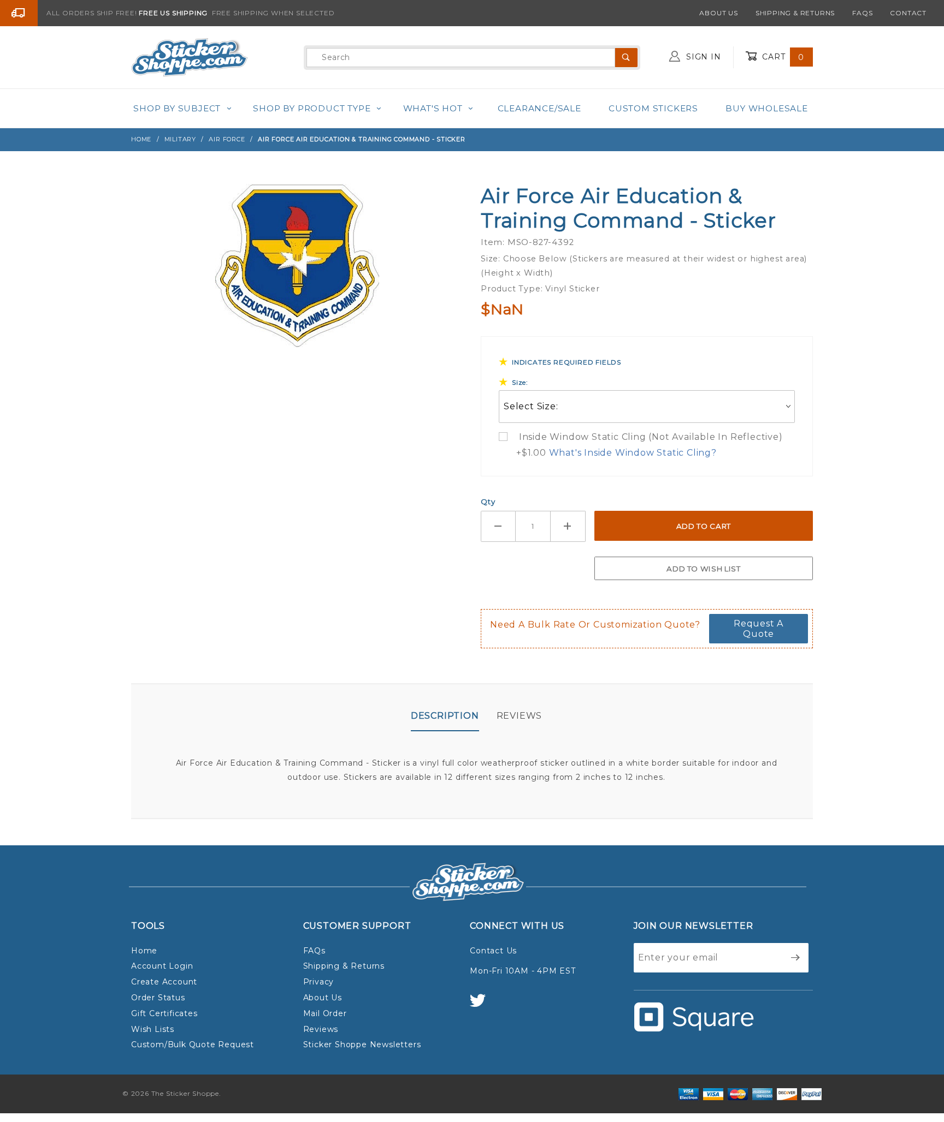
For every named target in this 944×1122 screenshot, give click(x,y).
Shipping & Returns (795, 13)
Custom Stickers (653, 108)
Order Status (158, 997)
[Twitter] (482, 1005)
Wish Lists (152, 1029)
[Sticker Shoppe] (189, 57)
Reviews (519, 716)
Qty (488, 501)
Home (144, 951)
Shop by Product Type (311, 108)
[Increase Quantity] (568, 526)
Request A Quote (758, 628)
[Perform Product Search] (626, 57)
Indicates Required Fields (566, 362)
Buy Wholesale (766, 108)
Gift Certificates (164, 1013)
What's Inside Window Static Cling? (633, 452)
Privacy (318, 982)
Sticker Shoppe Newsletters (362, 1044)
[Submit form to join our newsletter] (796, 957)
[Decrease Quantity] (498, 526)
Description (445, 716)
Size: (520, 382)
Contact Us (493, 951)
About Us (718, 13)
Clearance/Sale (539, 108)
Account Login (162, 966)
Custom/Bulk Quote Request (192, 1044)
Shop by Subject (177, 108)
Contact (908, 13)
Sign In (702, 57)
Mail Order (325, 1013)
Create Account (164, 982)
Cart (781, 57)
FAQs (862, 13)
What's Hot (433, 108)
